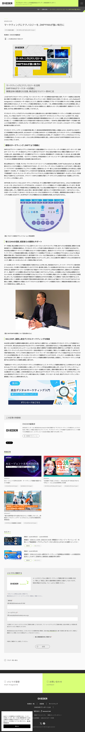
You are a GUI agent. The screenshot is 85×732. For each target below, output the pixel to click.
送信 (43, 647)
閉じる (17, 726)
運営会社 (37, 711)
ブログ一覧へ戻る (12, 660)
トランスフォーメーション (11, 486)
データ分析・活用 (9, 30)
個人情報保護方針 (52, 631)
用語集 (42, 704)
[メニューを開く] (81, 3)
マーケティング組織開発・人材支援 (13, 523)
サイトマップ (53, 704)
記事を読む (45, 9)
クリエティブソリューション (71, 486)
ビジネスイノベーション (26, 486)
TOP (38, 9)
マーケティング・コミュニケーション (26, 30)
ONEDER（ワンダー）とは (42, 707)
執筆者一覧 (31, 704)
